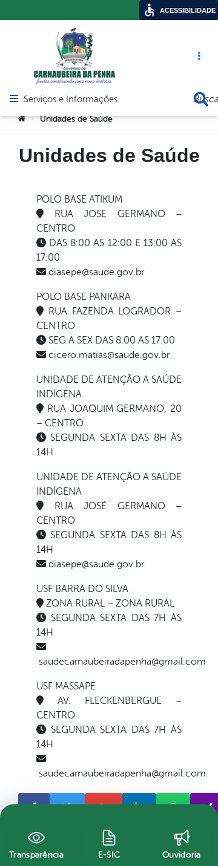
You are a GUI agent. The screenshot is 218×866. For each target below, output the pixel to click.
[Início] (21, 119)
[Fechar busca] (201, 99)
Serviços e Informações (70, 100)
